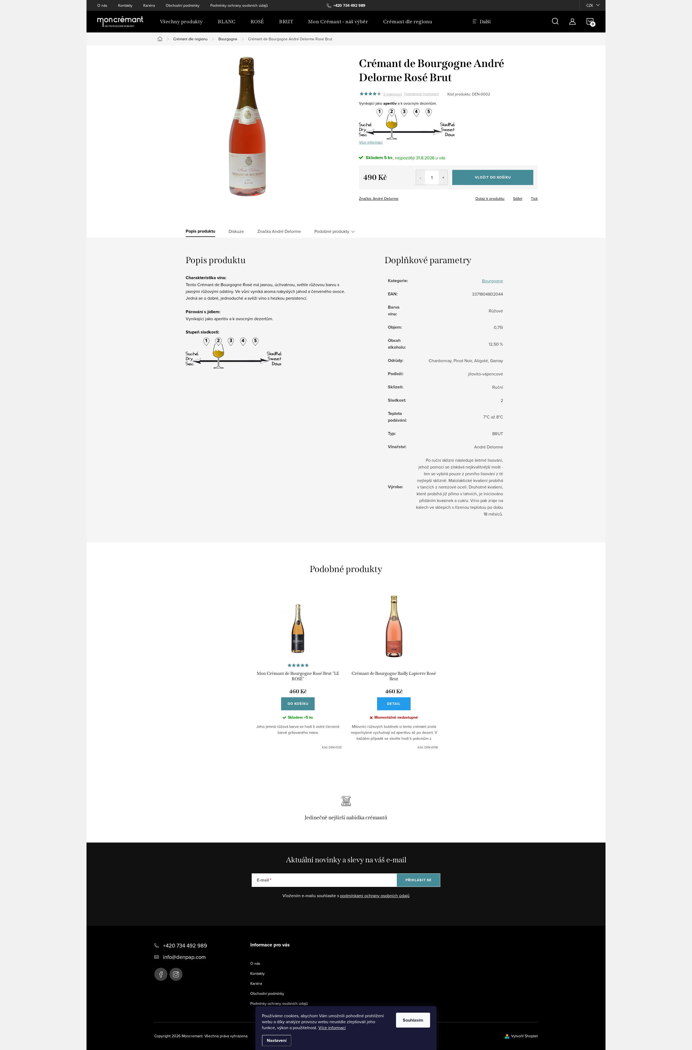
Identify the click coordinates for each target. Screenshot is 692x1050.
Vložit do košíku (493, 177)
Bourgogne (492, 281)
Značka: (378, 198)
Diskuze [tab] (236, 231)
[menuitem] (181, 21)
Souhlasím (413, 1020)
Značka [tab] (279, 231)
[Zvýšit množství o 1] (443, 177)
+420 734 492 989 (185, 945)
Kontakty (125, 5)
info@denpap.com (184, 957)
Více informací (332, 1028)
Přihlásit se (418, 880)
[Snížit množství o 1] (420, 177)
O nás (102, 5)
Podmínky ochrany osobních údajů (239, 5)
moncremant (175, 974)
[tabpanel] (298, 671)
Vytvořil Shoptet (524, 1036)
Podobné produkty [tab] (331, 231)
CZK (589, 5)
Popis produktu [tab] (200, 231)
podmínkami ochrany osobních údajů (375, 896)
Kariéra (149, 5)
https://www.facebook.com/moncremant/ (160, 974)
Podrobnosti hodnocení (421, 94)
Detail (394, 703)
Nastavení (277, 1040)
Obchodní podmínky (182, 5)
